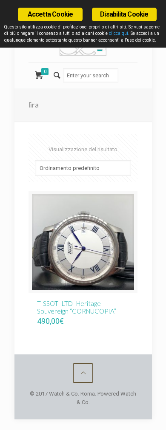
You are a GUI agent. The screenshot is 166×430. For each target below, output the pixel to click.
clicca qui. (119, 33)
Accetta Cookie (50, 14)
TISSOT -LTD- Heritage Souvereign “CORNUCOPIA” (76, 307)
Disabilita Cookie (124, 14)
